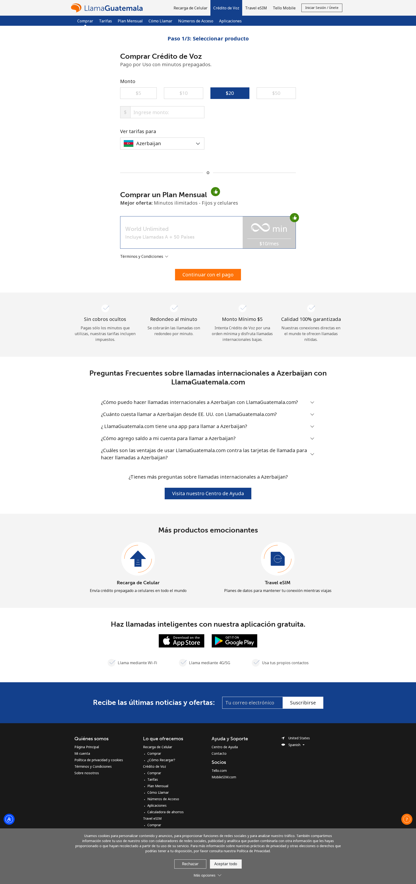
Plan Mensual (130, 21)
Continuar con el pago (208, 274)
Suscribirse (303, 702)
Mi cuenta (82, 753)
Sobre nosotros (86, 773)
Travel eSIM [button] (256, 8)
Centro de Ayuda (225, 747)
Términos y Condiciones (93, 766)
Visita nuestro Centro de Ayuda (208, 493)
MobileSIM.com (224, 777)
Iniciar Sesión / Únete (321, 7)
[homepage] (108, 8)
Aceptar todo (225, 863)
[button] (226, 8)
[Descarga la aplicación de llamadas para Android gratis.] (234, 640)
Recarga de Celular (138, 582)
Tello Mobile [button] (284, 8)
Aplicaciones (230, 21)
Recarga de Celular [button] (191, 8)
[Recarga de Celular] (138, 559)
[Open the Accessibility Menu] (9, 819)
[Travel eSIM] (278, 559)
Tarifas (105, 21)
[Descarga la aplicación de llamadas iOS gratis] (181, 640)
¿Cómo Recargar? (161, 760)
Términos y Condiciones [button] (142, 256)
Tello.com (219, 770)
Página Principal (86, 747)
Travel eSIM (278, 582)
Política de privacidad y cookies (98, 760)
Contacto (219, 753)
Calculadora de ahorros (165, 812)
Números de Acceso (195, 21)
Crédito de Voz (154, 766)
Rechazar (190, 863)
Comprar (154, 753)
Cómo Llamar (160, 21)
